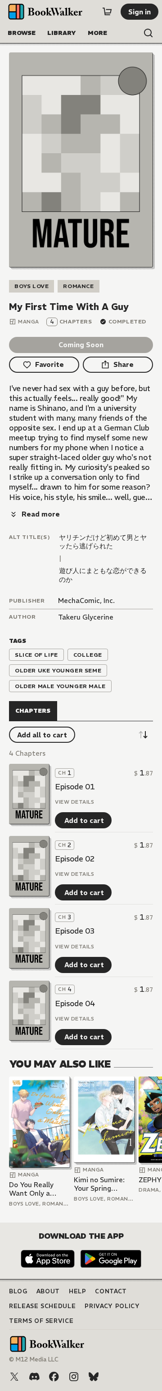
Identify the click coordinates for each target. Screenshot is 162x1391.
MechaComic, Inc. (86, 600)
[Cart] (107, 12)
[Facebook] (54, 1376)
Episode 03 (75, 931)
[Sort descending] (143, 735)
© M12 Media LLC (33, 1359)
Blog (18, 1291)
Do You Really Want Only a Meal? (31, 1189)
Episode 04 (75, 1003)
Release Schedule (42, 1306)
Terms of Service (41, 1321)
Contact (111, 1291)
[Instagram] (73, 1376)
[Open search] (148, 33)
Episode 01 (75, 787)
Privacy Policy (112, 1306)
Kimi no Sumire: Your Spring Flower (99, 1184)
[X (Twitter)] (14, 1376)
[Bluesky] (93, 1376)
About (48, 1291)
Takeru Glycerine (85, 617)
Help (77, 1291)
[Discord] (34, 1376)
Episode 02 (75, 859)
